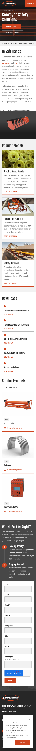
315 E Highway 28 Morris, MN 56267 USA (16, 707)
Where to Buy (12, 27)
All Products (12, 387)
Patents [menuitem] (17, 748)
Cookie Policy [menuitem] (7, 748)
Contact (32, 43)
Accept (22, 742)
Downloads (23, 43)
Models (14, 43)
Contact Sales (12, 33)
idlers (16, 63)
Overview (6, 43)
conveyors (6, 63)
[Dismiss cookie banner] (29, 719)
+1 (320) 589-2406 (9, 712)
